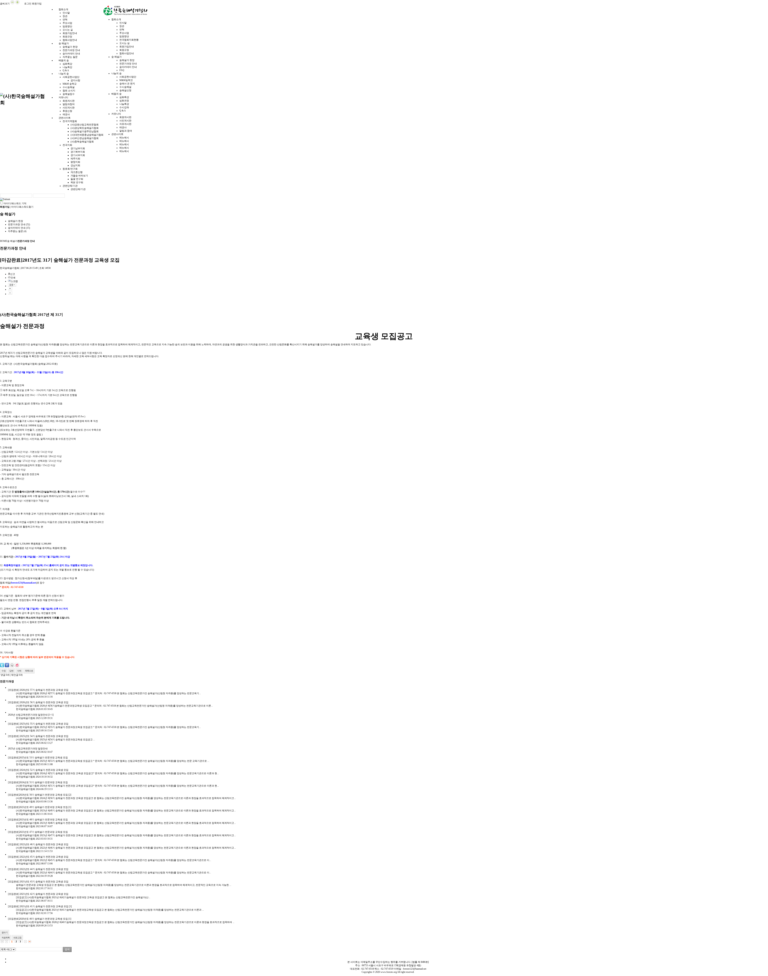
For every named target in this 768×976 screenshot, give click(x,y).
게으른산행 (77, 172)
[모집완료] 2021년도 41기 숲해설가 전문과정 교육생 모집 (38, 906)
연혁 (65, 19)
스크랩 (14, 281)
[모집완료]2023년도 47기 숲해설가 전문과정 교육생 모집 (38, 832)
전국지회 (67, 145)
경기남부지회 (78, 148)
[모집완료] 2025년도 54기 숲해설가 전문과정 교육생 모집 (38, 736)
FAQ (121, 70)
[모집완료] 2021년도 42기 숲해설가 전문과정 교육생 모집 (38, 894)
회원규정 (67, 36)
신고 (12, 274)
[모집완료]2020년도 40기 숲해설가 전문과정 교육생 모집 (38, 918)
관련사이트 (65, 117)
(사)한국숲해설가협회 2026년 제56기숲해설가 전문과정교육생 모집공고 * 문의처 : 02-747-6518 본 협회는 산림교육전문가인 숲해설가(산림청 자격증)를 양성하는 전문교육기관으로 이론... (114, 705)
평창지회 (75, 162)
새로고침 (17, 937)
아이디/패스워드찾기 (22, 206)
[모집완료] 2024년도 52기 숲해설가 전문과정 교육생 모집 (38, 770)
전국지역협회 (70, 121)
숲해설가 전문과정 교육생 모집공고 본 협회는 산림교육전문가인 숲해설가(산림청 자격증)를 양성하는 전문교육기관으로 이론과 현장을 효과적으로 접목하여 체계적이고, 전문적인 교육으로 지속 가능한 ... (123, 885)
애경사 (123, 127)
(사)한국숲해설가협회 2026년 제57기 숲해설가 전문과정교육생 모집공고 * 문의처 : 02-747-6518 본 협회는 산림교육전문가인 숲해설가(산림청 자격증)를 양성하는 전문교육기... (108, 693)
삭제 (19, 671)
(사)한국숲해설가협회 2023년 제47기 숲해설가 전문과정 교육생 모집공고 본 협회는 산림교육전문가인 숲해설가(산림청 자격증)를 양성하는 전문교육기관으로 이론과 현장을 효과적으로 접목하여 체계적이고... (126, 835)
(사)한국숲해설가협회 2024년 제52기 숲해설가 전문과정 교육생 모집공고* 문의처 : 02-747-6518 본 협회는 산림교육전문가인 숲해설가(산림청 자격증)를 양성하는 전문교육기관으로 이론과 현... (117, 773)
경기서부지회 (78, 155)
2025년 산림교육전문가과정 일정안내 (28, 748)
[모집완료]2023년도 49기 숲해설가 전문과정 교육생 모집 (38, 807)
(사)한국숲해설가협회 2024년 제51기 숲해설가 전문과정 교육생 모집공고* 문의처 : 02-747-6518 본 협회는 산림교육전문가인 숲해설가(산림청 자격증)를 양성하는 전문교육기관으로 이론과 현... (117, 785)
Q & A (122, 110)
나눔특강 (67, 67)
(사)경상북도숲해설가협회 (85, 128)
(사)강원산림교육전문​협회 (85, 124)
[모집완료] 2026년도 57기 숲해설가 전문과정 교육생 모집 (38, 690)
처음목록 (6, 937)
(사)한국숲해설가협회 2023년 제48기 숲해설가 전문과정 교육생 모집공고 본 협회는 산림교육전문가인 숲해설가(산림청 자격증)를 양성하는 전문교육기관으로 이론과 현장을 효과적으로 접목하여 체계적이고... (126, 823)
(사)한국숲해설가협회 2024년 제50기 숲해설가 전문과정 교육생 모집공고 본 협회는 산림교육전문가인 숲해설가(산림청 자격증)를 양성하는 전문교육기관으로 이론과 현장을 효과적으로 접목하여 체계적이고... (126, 798)
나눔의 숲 (64, 73)
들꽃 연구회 (77, 179)
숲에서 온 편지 (127, 83)
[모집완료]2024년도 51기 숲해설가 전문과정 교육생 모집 (38, 782)
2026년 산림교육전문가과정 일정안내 (28, 714)
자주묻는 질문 (17, 231)
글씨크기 (5, 3)
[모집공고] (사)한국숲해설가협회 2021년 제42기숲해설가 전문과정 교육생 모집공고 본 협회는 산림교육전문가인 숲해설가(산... (83, 897)
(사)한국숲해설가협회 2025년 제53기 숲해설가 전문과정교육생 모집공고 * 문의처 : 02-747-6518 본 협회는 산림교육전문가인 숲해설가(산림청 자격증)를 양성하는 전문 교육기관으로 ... (112, 761)
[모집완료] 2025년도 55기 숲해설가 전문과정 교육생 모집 (38, 723)
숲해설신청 (125, 90)
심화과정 (124, 100)
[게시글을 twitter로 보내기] (2, 665)
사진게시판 (69, 107)
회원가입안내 (70, 33)
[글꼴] (12, 285)
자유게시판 (125, 124)
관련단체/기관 (70, 185)
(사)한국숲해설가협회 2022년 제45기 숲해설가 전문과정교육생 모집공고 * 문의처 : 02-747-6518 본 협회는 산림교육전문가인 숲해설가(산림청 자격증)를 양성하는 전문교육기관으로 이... (113, 860)
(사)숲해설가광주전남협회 (85, 131)
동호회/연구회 (70, 168)
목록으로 (29, 671)
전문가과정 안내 (71, 50)
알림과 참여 (125, 130)
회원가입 (37, 3)
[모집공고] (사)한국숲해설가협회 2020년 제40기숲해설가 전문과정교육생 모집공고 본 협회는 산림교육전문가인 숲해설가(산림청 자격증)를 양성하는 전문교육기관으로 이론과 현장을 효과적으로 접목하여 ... (125, 922)
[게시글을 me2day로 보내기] (12, 665)
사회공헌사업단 (71, 77)
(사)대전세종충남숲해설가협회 (87, 134)
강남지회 (75, 165)
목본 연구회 (77, 182)
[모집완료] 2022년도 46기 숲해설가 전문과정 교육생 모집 (38, 844)
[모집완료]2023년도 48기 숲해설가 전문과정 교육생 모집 (38, 819)
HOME (3, 241)
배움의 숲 (64, 60)
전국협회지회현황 (129, 39)
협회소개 (63, 9)
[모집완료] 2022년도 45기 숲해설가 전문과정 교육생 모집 (38, 856)
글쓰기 (5, 932)
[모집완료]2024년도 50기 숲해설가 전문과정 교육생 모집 (38, 794)
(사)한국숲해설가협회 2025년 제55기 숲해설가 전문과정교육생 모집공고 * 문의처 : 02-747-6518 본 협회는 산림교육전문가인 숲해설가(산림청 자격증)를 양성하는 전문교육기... (108, 727)
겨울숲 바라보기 (79, 175)
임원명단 (67, 26)
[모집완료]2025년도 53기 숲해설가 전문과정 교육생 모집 (38, 757)
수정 (4, 671)
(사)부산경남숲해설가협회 (85, 138)
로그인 (27, 3)
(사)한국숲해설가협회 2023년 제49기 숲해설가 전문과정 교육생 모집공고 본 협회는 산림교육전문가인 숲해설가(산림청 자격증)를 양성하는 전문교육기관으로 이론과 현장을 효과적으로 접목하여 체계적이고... (126, 810)
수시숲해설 (69, 87)
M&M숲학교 (126, 80)
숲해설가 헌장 (70, 46)
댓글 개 (5, 675)
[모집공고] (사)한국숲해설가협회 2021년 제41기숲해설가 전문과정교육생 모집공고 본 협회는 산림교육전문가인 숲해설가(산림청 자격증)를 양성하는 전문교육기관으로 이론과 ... (110, 909)
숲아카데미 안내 (71, 53)
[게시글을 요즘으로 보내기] (17, 665)
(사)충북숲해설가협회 (82, 141)
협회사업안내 (126, 53)
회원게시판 (69, 100)
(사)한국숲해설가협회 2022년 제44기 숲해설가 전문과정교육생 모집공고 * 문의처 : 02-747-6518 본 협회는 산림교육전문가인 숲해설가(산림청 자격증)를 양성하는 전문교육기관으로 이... (113, 872)
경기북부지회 (78, 151)
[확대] (10, 288)
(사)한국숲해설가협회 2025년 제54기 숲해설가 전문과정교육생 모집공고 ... (55, 739)
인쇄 (13, 277)
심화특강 (67, 63)
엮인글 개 (17, 675)
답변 (11, 671)
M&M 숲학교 (70, 83)
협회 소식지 (69, 90)
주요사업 (67, 23)
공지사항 (75, 80)
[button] (12, 3)
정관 (65, 16)
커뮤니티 (63, 97)
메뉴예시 (124, 137)
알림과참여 (69, 104)
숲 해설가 (64, 43)
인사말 (66, 12)
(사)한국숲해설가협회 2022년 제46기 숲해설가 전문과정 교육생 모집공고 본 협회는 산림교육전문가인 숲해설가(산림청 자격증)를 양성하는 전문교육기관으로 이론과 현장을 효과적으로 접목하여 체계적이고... (126, 847)
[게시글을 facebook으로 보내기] (7, 665)
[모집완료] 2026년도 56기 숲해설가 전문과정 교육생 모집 (38, 702)
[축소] (10, 293)
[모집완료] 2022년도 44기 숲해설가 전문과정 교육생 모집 (38, 869)
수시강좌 (124, 107)
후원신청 (67, 111)
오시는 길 (68, 29)
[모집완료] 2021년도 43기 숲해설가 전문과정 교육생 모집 (38, 881)
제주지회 (75, 158)
